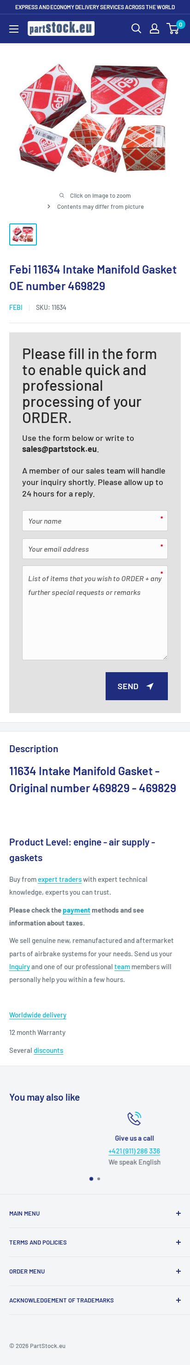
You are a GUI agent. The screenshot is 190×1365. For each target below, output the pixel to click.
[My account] (154, 28)
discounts (48, 1050)
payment (76, 910)
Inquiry (19, 966)
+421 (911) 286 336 (99, 1151)
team (122, 966)
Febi (16, 307)
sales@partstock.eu (59, 449)
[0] (173, 28)
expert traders (60, 879)
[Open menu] (13, 29)
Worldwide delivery (37, 1015)
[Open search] (136, 28)
